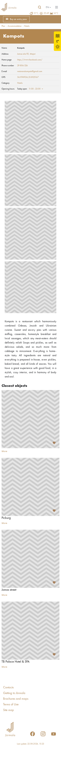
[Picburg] (30, 487)
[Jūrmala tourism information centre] (8, 7)
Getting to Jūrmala (14, 693)
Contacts (8, 687)
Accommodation (15, 26)
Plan (3, 26)
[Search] (39, 7)
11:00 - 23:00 (35, 89)
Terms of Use (11, 704)
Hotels (26, 26)
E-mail (4, 71)
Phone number (8, 65)
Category (5, 83)
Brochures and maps (15, 698)
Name (4, 48)
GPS (3, 77)
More (4, 451)
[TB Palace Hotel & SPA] (30, 631)
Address (5, 54)
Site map (8, 710)
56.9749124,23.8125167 (28, 77)
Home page (7, 60)
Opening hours (8, 89)
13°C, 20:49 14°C (45, 13)
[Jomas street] (30, 559)
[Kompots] (30, 127)
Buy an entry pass (18, 19)
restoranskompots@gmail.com (29, 71)
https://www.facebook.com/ (29, 60)
